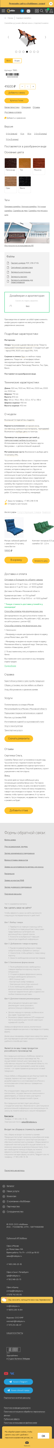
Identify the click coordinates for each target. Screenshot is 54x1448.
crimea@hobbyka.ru (15, 1291)
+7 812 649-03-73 (14, 1279)
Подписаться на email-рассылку (17, 1398)
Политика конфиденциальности (17, 1408)
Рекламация (9, 873)
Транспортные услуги (13, 730)
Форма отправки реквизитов (16, 860)
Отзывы (36, 107)
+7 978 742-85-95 (14, 1294)
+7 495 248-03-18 (14, 1264)
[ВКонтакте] (12, 1374)
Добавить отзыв (19, 810)
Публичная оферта (12, 1419)
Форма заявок (10, 840)
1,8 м (29, 134)
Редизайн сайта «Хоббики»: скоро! (27, 3)
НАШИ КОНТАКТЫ (15, 1333)
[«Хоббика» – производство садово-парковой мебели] (11, 11)
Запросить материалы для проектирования (22, 281)
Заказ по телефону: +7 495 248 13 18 (22, 501)
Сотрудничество (15, 1211)
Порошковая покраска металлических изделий (23, 713)
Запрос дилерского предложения (18, 887)
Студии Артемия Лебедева (19, 1359)
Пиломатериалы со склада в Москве (19, 704)
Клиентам (11, 1196)
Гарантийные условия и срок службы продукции (24, 681)
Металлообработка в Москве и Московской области (25, 709)
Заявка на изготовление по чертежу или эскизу (24, 867)
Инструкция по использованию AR (19, 245)
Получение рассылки (12, 894)
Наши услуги (13, 1191)
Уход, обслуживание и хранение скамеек (21, 689)
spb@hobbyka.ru (13, 1276)
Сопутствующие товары (29, 512)
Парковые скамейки (12, 206)
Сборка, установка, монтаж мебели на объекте (23, 685)
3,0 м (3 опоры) (12, 139)
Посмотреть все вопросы (14, 1170)
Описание (26, 107)
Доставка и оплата (12, 112)
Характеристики (11, 107)
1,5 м (22, 134)
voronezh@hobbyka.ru (16, 1321)
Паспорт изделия (18, 263)
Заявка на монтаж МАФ (14, 880)
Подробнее (10, 666)
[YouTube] (6, 1374)
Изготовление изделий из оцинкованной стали (24, 722)
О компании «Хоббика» (18, 1201)
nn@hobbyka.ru (13, 1306)
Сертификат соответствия (22, 268)
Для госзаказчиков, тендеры (16, 846)
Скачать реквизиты (18, 738)
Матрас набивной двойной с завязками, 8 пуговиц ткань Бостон (15, 544)
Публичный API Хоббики (17, 1238)
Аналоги (46, 512)
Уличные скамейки (29, 206)
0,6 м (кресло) (11, 134)
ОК (43, 1436)
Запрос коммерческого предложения (19, 853)
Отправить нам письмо (17, 504)
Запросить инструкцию (21, 272)
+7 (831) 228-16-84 (14, 1310)
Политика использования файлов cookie (20, 1423)
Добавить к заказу (16, 92)
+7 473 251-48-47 (14, 1325)
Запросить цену (41, 561)
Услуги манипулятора (13, 726)
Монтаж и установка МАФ (15, 717)
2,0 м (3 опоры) (40, 134)
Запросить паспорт (19, 277)
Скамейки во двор (20, 210)
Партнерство (13, 1206)
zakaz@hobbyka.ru (29, 1122)
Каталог (10, 1186)
